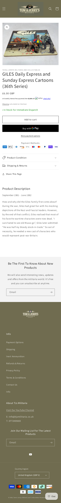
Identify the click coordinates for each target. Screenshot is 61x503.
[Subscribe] (51, 292)
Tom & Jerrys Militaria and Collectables (26, 497)
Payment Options (15, 342)
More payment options (30, 136)
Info (8, 391)
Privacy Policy (13, 370)
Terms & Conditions (16, 377)
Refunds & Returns (15, 363)
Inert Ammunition (15, 356)
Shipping (5, 104)
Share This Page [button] (14, 174)
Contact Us (11, 384)
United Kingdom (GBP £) (29, 475)
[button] (3, 8)
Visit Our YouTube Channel (20, 410)
